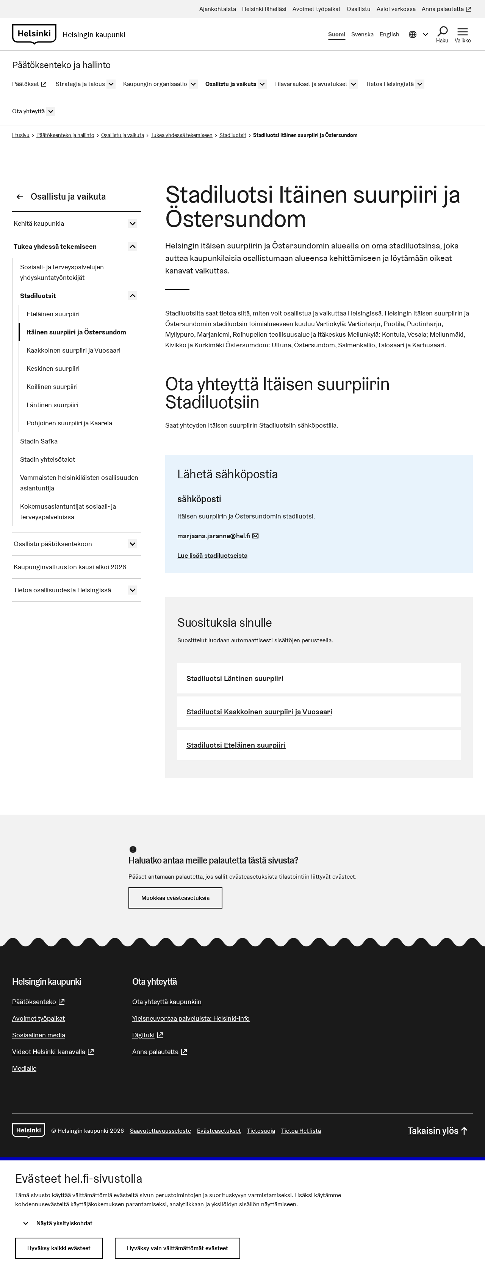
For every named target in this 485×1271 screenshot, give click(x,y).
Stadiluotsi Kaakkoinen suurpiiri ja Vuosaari (259, 712)
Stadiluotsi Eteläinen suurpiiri (236, 745)
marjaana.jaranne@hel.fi (219, 535)
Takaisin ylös (433, 1131)
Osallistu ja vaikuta (122, 135)
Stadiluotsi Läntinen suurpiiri (234, 678)
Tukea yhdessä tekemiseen (182, 135)
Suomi (336, 34)
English (389, 34)
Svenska (362, 34)
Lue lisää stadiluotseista (212, 555)
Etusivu (21, 135)
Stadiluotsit (232, 135)
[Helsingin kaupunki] (28, 1131)
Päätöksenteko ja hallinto (65, 135)
